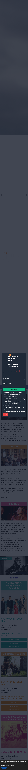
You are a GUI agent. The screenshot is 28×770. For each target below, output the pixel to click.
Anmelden (14, 389)
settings (12, 765)
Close (5, 414)
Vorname (5, 373)
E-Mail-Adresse (7, 383)
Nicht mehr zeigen (13, 371)
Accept (4, 767)
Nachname (6, 378)
